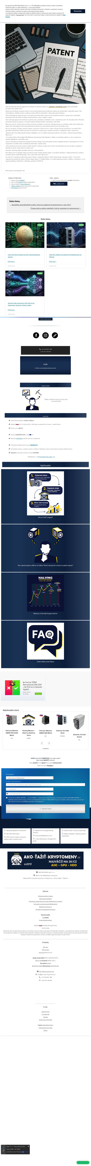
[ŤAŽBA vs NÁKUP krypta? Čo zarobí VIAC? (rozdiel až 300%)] (32, 400)
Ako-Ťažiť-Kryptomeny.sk (46, 971)
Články (45, 1030)
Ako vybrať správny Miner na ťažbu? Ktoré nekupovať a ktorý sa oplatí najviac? (45, 565)
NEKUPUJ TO (34, 445)
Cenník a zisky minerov (45, 319)
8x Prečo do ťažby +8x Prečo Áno (45, 966)
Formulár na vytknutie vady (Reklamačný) (45, 904)
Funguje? (20, 182)
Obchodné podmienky (45, 899)
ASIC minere (45, 950)
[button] (42, 743)
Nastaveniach (20, 15)
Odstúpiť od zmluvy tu (45, 907)
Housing (41, 952)
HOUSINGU (19, 438)
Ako (36, 960)
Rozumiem (78, 11)
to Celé (40, 960)
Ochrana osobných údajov (45, 896)
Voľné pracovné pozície (45, 1020)
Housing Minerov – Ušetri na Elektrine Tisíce (62, 733)
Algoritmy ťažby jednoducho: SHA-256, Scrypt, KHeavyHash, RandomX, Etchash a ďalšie (21, 304)
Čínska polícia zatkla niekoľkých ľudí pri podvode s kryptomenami (55, 208)
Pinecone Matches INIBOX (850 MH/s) (79, 731)
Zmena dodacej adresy (45, 920)
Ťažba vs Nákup (15, 186)
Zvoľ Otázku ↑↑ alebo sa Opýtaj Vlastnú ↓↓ (14, 781)
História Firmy (46, 1011)
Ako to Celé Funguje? (45, 517)
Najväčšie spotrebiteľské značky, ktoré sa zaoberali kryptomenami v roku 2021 (40, 204)
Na (45, 917)
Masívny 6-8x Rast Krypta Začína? (45, 613)
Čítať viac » (11, 262)
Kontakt (45, 1017)
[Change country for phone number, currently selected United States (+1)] (8, 793)
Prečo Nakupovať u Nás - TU (46, 457)
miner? (45, 963)
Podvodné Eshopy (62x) (45, 1028)
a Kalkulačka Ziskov (45, 1025)
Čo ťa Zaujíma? (10, 774)
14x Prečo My (45, 1014)
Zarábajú (21, 180)
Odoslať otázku (47, 808)
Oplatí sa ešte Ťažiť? (38, 958)
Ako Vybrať (14, 188)
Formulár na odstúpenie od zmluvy (45, 909)
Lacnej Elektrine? (25, 184)
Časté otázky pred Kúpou (45, 661)
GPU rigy (45, 947)
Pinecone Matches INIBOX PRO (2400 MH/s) (45, 733)
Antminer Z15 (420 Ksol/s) (28, 735)
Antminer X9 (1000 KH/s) (12, 731)
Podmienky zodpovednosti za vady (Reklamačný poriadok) (45, 901)
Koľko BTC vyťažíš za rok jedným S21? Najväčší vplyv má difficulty (65, 255)
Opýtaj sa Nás (60, 184)
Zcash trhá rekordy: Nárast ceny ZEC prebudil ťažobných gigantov (24, 255)
